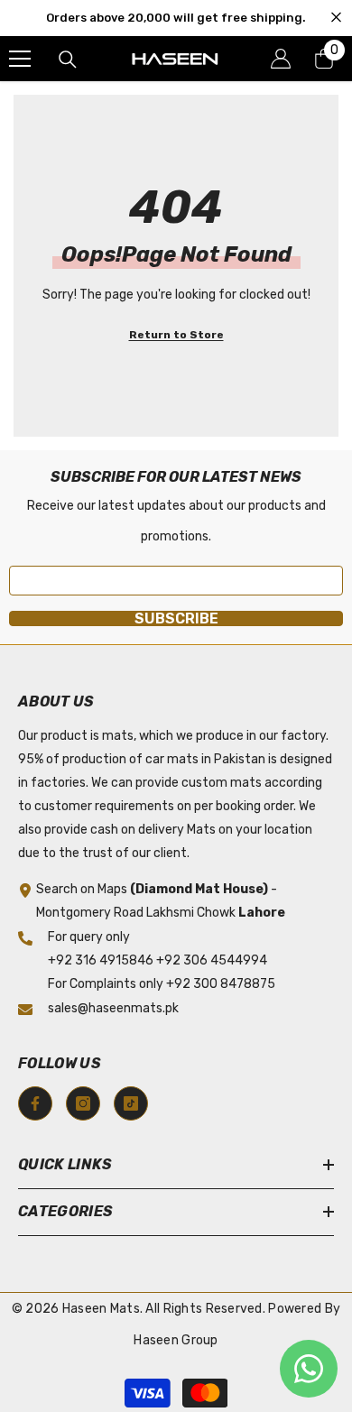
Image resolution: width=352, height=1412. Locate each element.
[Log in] (281, 59)
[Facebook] (35, 1103)
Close (336, 17)
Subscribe (176, 618)
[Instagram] (83, 1103)
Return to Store (176, 334)
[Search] (68, 59)
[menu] (20, 58)
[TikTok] (131, 1103)
